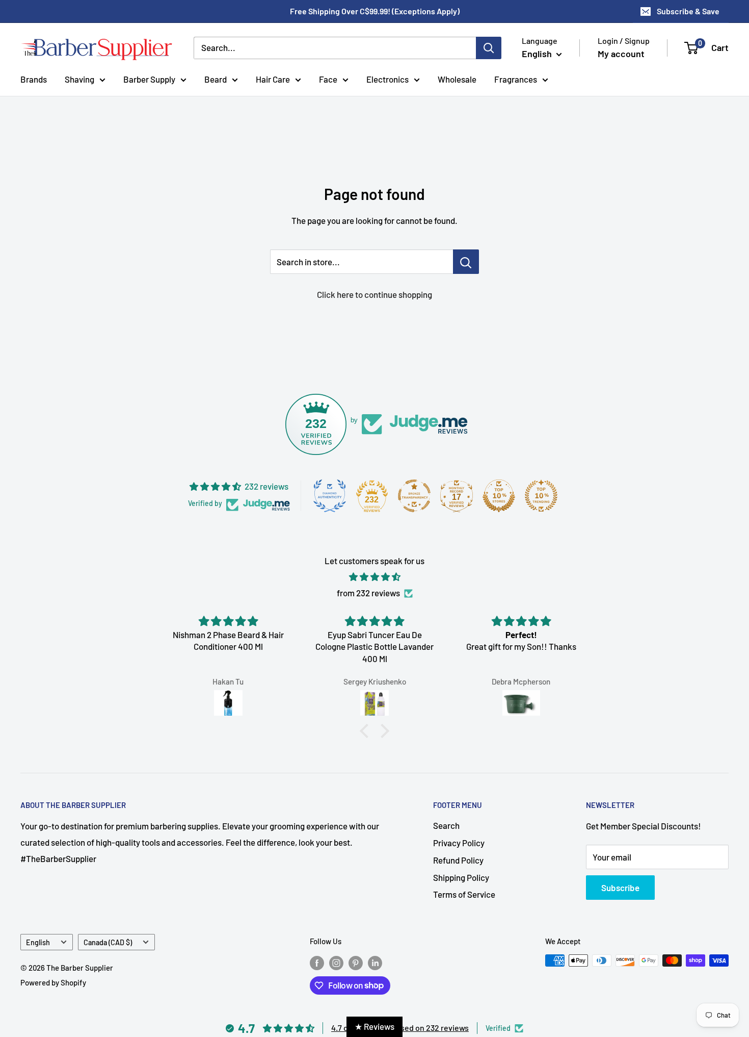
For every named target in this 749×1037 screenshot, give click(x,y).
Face (328, 78)
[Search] (488, 48)
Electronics (387, 78)
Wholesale (457, 78)
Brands (33, 78)
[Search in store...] (466, 261)
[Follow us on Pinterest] (356, 962)
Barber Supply (149, 78)
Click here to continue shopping (374, 294)
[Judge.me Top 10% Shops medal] (499, 495)
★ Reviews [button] (374, 1026)
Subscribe (620, 887)
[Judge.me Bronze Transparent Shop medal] (414, 495)
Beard (215, 78)
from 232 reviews (368, 593)
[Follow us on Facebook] (317, 962)
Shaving (79, 78)
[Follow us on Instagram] (336, 962)
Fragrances (515, 78)
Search (446, 825)
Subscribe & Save (688, 11)
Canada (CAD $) (108, 942)
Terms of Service (464, 894)
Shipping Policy (461, 877)
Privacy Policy (459, 843)
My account (621, 53)
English (38, 942)
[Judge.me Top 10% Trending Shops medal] (541, 495)
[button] (367, 731)
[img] (374, 577)
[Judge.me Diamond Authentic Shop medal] (329, 495)
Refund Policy (458, 860)
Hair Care (273, 78)
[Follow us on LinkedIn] (375, 962)
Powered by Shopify (53, 982)
